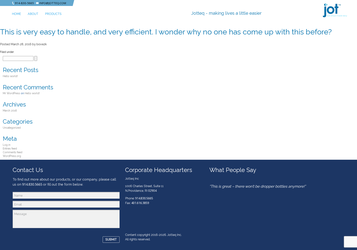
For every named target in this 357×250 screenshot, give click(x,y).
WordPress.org (12, 156)
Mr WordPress (11, 93)
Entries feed (10, 148)
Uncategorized (12, 127)
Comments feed (12, 152)
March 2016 (10, 110)
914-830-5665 (24, 3)
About (33, 14)
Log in (6, 144)
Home (16, 14)
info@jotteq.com (52, 3)
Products (53, 14)
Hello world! (10, 76)
